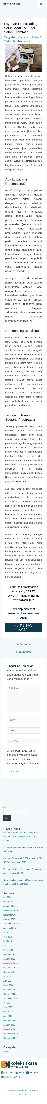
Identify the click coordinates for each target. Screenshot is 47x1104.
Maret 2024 (8, 985)
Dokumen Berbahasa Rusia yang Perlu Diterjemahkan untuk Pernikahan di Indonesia (20, 837)
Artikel (35, 37)
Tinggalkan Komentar (17, 37)
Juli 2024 (7, 976)
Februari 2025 (9, 954)
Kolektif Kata (28, 538)
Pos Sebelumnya (23, 644)
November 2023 (10, 990)
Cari (5, 807)
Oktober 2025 (9, 919)
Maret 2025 (8, 950)
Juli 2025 (7, 932)
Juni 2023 (7, 1007)
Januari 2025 (9, 959)
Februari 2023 (9, 1020)
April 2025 (8, 946)
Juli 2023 (7, 1003)
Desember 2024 (10, 963)
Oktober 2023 (9, 994)
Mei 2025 (7, 941)
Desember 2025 (10, 910)
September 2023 (10, 998)
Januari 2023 (9, 1025)
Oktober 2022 (9, 1038)
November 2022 (10, 1034)
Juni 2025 (7, 937)
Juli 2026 (7, 897)
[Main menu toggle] (41, 3)
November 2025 (10, 915)
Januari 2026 (9, 906)
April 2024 (8, 981)
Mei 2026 (7, 902)
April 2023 (8, 1016)
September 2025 (10, 924)
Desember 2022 (10, 1029)
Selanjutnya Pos (23, 652)
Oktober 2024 (9, 972)
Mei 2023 (7, 1012)
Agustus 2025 (9, 928)
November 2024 (10, 968)
